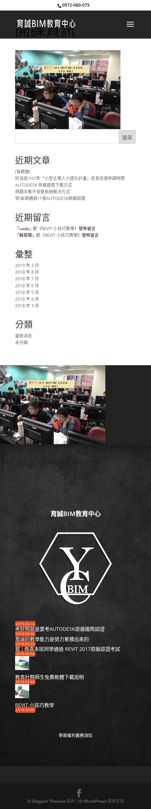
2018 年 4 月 (27, 299)
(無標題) (23, 172)
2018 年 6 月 (27, 286)
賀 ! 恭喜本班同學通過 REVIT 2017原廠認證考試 (67, 649)
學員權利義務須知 (75, 735)
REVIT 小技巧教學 (57, 229)
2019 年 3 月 (27, 265)
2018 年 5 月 (27, 292)
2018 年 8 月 (27, 272)
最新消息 (23, 336)
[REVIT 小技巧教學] (22, 696)
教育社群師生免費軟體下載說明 (49, 677)
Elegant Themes (49, 801)
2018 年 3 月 (27, 306)
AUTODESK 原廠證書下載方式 (43, 185)
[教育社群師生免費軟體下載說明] (22, 668)
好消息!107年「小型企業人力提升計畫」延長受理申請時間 (70, 178)
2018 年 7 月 (27, 279)
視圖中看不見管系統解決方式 (42, 192)
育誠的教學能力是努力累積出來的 (52, 639)
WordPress (95, 801)
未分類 (21, 343)
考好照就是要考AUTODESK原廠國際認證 (60, 629)
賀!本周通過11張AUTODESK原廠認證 (50, 198)
